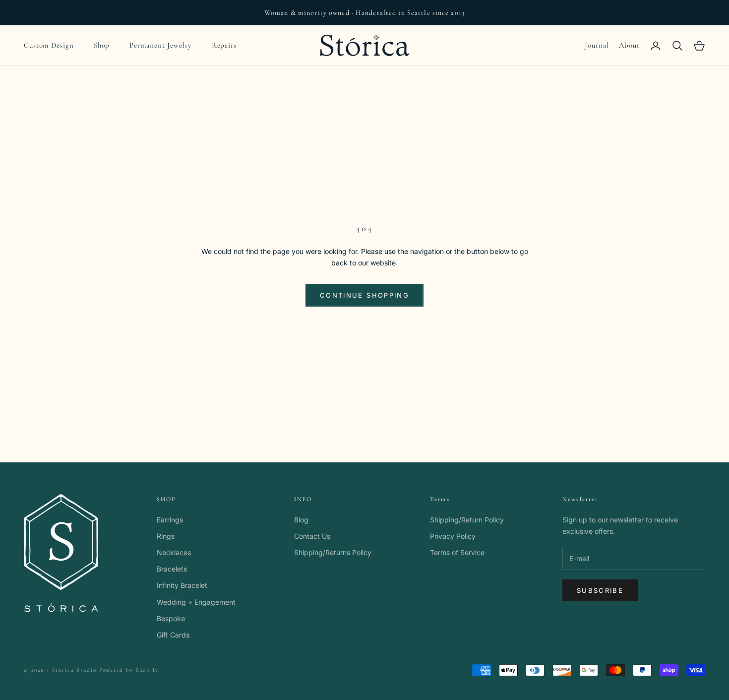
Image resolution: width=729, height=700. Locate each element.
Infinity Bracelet (182, 585)
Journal (596, 45)
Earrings (170, 519)
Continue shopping (364, 295)
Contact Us (312, 536)
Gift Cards (173, 635)
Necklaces (174, 552)
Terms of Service (457, 552)
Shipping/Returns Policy (332, 552)
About (629, 45)
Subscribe (600, 590)
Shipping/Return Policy (467, 519)
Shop (102, 45)
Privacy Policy (453, 536)
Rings (166, 536)
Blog (301, 519)
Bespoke (171, 618)
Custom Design (49, 45)
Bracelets (172, 569)
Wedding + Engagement (196, 602)
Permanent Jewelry (160, 45)
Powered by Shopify (129, 670)
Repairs (224, 45)
